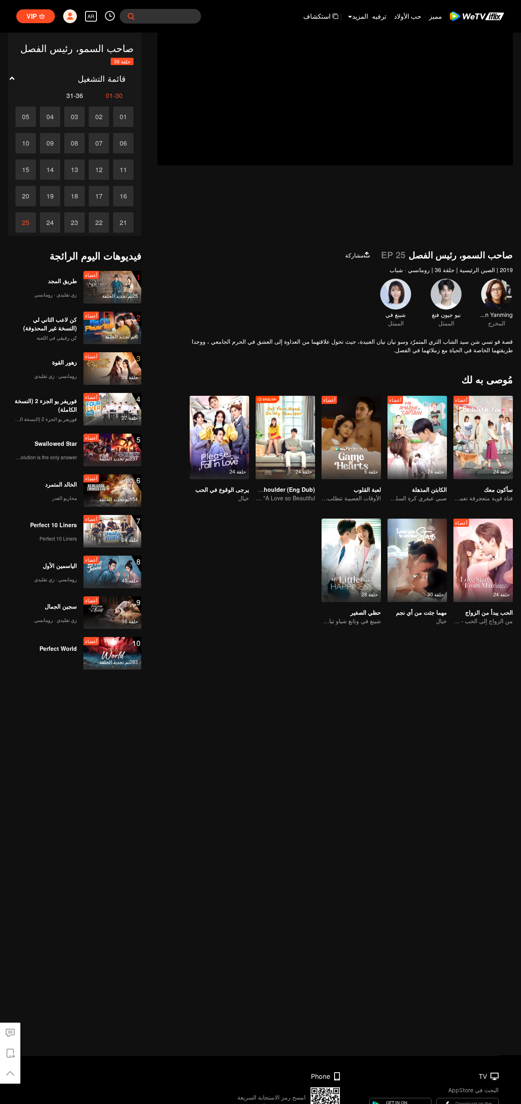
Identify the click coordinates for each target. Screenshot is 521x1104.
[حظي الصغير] (351, 560)
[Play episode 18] (74, 196)
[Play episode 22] (99, 222)
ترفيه (379, 16)
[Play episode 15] (25, 169)
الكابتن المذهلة (429, 489)
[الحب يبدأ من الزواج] (483, 560)
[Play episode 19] (50, 196)
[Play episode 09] (50, 143)
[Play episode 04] (50, 117)
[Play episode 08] (74, 143)
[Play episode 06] (123, 143)
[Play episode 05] (25, 117)
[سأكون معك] (483, 437)
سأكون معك (498, 489)
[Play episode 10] (25, 143)
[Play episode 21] (123, 222)
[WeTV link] (477, 16)
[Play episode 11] (123, 169)
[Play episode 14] (50, 169)
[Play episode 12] (99, 169)
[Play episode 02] (99, 117)
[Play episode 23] (74, 222)
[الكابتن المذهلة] (417, 437)
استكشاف (317, 16)
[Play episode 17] (99, 196)
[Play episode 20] (25, 196)
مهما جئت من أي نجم (421, 612)
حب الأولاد (407, 16)
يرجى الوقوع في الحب (222, 489)
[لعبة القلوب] (351, 437)
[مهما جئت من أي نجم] (417, 560)
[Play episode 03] (74, 117)
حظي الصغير (365, 612)
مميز (435, 16)
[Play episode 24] (50, 222)
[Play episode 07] (99, 143)
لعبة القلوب (367, 489)
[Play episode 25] (25, 222)
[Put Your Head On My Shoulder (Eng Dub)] (285, 437)
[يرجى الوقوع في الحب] (219, 437)
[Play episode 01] (123, 117)
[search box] (131, 16)
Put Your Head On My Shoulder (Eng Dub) (257, 489)
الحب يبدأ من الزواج (489, 612)
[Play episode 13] (74, 169)
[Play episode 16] (123, 196)
